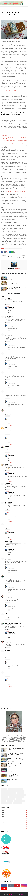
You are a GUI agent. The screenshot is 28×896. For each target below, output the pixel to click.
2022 (14, 818)
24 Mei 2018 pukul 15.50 (8, 651)
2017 (14, 828)
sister (6, 427)
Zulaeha (6, 371)
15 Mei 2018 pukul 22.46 (8, 299)
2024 (14, 814)
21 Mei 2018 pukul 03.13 (8, 559)
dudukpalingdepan (9, 575)
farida (6, 558)
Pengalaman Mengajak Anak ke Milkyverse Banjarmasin (15, 769)
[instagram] (24, 885)
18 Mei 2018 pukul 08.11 (11, 364)
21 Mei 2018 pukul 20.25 (11, 456)
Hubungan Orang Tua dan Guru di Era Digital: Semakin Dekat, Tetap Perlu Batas (15, 754)
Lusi (5, 390)
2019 (14, 824)
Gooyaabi (22, 894)
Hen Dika (6, 613)
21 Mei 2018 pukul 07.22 (8, 577)
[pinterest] (17, 885)
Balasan (7, 306)
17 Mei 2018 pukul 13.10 (8, 411)
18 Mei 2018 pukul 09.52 (8, 447)
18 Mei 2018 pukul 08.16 (11, 402)
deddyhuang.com (8, 541)
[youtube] (4, 888)
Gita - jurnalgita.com (9, 316)
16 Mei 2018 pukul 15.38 (8, 354)
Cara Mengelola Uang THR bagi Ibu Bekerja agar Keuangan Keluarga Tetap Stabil (16, 283)
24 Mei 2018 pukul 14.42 (8, 642)
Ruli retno (7, 446)
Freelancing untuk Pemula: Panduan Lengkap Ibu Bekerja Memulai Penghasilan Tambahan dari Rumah (17, 277)
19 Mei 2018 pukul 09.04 (8, 503)
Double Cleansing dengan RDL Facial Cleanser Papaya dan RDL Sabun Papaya (15, 775)
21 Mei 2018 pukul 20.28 (11, 514)
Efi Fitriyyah (7, 298)
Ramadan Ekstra (19, 237)
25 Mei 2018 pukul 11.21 (11, 606)
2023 (14, 816)
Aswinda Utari (8, 334)
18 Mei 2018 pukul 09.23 (8, 428)
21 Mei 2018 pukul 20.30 (11, 568)
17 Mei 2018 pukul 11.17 (8, 392)
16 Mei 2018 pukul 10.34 (8, 317)
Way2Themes (13, 894)
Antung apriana (4, 17)
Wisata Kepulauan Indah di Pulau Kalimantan (15, 779)
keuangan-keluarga (8, 248)
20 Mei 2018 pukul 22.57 (8, 542)
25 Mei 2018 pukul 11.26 (11, 663)
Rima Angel (7, 409)
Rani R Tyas (7, 641)
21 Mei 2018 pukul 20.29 (11, 533)
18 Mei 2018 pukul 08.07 (11, 326)
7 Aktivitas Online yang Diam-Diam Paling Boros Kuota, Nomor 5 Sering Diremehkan (16, 764)
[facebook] (4, 885)
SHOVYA (6, 464)
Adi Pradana (7, 483)
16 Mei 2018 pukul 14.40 (8, 335)
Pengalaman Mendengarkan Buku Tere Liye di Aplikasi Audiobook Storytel (15, 749)
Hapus (8, 304)
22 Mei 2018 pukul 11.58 (8, 597)
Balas (5, 304)
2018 (14, 826)
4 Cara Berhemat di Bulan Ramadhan (13, 90)
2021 (14, 820)
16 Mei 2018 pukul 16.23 (8, 373)
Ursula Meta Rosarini (9, 596)
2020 (14, 822)
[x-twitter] (11, 885)
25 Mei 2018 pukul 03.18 (8, 673)
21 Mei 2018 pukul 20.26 (11, 493)
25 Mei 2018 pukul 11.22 (11, 633)
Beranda (2, 8)
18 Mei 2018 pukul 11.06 (8, 465)
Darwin (6, 523)
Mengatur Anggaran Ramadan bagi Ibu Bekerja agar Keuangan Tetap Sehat (16, 288)
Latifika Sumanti (8, 352)
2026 (14, 810)
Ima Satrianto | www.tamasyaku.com (13, 623)
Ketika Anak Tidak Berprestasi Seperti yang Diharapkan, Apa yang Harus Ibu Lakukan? (15, 759)
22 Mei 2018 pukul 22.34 (8, 624)
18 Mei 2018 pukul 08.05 (11, 308)
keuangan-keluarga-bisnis (9, 8)
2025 (14, 812)
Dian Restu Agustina (9, 502)
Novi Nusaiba (7, 650)
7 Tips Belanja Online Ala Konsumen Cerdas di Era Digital (14, 143)
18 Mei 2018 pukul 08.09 (11, 345)
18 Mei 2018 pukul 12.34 (8, 484)
